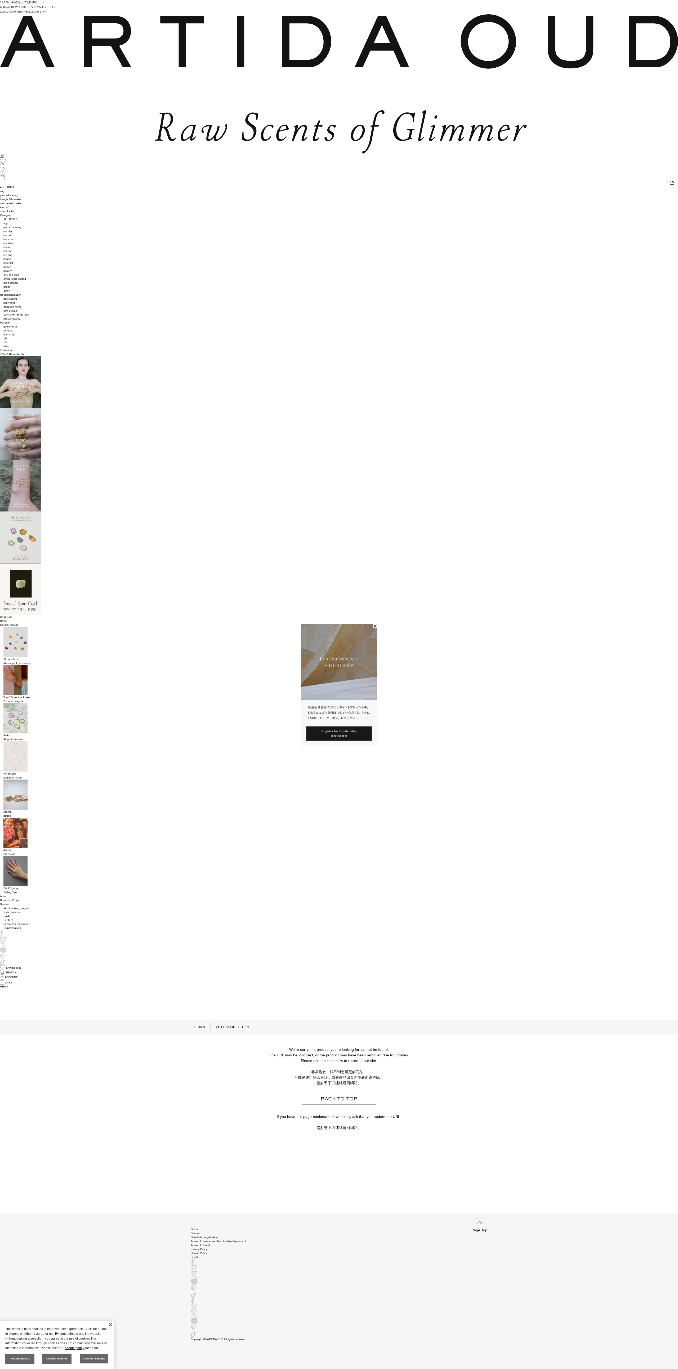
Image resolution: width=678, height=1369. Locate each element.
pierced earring (9, 195)
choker (7, 247)
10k (5, 342)
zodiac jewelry (11, 318)
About (3, 896)
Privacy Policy (199, 1249)
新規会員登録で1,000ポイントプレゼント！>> (27, 7)
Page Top (479, 1230)
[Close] (110, 1325)
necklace (8, 243)
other (6, 290)
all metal (8, 330)
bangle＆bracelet (10, 199)
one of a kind (8, 211)
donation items (12, 306)
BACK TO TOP (339, 1099)
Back (201, 1027)
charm (7, 251)
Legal (194, 1257)
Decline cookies (57, 1358)
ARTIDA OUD (225, 1027)
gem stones (10, 326)
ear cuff (4, 207)
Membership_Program (16, 908)
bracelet (8, 262)
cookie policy (74, 1348)
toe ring (8, 254)
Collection (6, 350)
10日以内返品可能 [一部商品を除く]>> (23, 11)
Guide (7, 916)
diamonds (9, 334)
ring (2, 191)
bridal (6, 286)
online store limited (14, 278)
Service (4, 904)
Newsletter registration (16, 923)
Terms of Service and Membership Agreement (218, 1241)
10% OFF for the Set (16, 314)
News (3, 620)
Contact (8, 920)
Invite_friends (11, 912)
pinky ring (9, 302)
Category (5, 215)
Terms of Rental (200, 1245)
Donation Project (10, 900)
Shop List (6, 616)
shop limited (10, 282)
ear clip (7, 231)
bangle (7, 258)
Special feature (9, 624)
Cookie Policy (199, 1253)
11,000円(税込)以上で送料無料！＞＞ (22, 2)
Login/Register (12, 927)
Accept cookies (20, 1358)
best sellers (10, 298)
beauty (7, 270)
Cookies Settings (94, 1358)
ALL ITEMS (7, 187)
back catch (10, 239)
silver (6, 346)
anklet (7, 266)
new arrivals (10, 310)
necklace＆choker (11, 203)
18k (5, 338)
